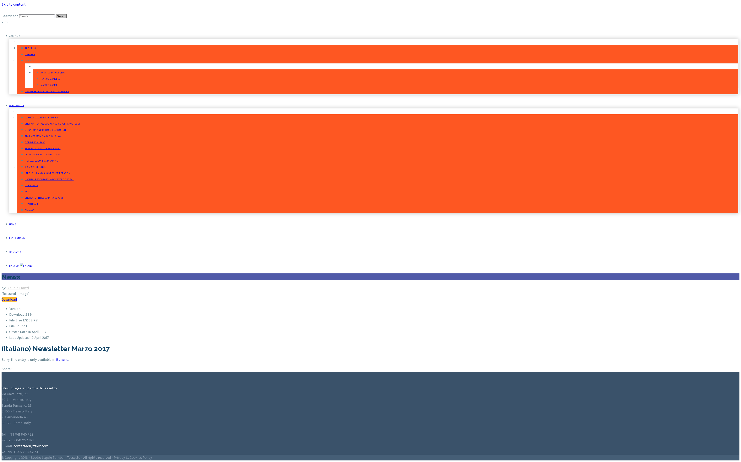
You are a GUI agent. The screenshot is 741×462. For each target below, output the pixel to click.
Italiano (62, 359)
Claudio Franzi (18, 288)
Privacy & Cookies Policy (133, 457)
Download (9, 299)
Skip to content (14, 4)
